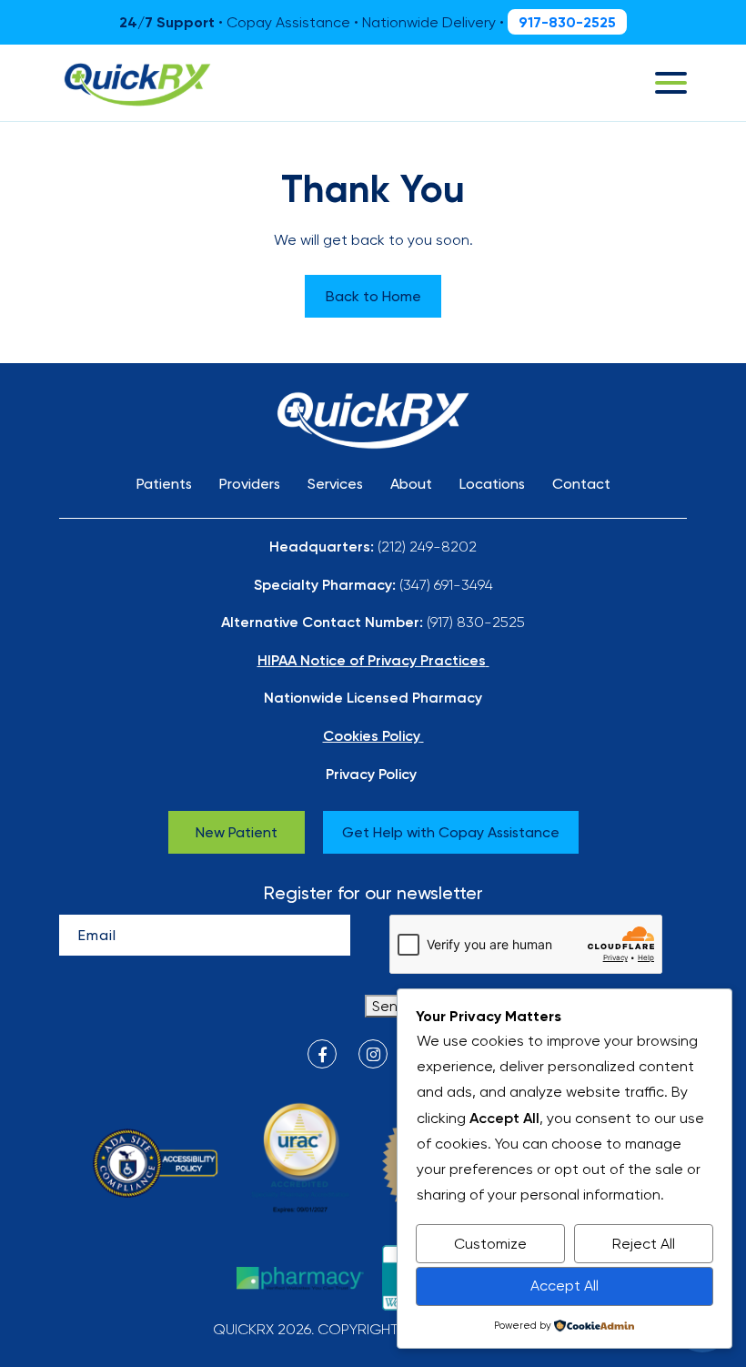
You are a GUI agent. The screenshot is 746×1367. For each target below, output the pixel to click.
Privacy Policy (371, 774)
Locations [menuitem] (492, 483)
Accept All (564, 1285)
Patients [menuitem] (164, 483)
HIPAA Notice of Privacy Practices (371, 660)
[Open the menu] (671, 82)
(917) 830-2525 (476, 622)
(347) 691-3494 (446, 584)
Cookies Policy (371, 735)
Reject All (643, 1243)
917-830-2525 (567, 22)
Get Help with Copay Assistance (451, 832)
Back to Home (373, 296)
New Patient (236, 832)
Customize (490, 1243)
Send (389, 1006)
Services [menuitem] (335, 483)
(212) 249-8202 (427, 546)
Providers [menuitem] (249, 483)
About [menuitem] (411, 483)
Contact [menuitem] (581, 483)
